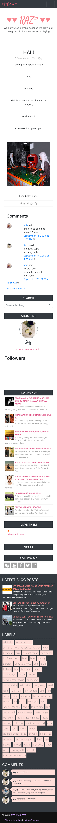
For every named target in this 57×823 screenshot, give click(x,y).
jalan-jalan (16, 690)
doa (36, 663)
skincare (33, 733)
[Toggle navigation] (50, 4)
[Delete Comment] (34, 239)
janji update (31, 690)
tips (47, 739)
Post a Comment (16, 288)
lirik (48, 706)
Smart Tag (45, 733)
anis (26, 225)
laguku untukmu (11, 706)
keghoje (7, 701)
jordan (15, 696)
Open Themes (32, 820)
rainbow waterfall (35, 723)
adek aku (8, 642)
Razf (26, 245)
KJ (15, 701)
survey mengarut (25, 739)
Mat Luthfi (8, 717)
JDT (42, 690)
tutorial (17, 744)
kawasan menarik (42, 696)
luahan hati (9, 712)
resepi (6, 728)
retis (14, 728)
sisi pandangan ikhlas (14, 733)
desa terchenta (23, 663)
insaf (50, 685)
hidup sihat (25, 685)
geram (22, 674)
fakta (43, 663)
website (31, 750)
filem (15, 669)
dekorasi (7, 663)
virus (5, 750)
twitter (27, 744)
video (49, 744)
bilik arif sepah (30, 653)
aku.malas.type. (23, 642)
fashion (7, 669)
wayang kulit (17, 750)
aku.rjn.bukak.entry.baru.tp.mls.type (21, 647)
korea (44, 701)
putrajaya (19, 723)
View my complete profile (28, 349)
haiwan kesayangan (13, 679)
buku (33, 658)
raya (49, 723)
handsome (32, 679)
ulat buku (38, 744)
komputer (33, 701)
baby (46, 647)
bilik (18, 653)
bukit (25, 658)
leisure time (37, 706)
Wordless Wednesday (14, 755)
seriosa (33, 728)
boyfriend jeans (11, 658)
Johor (6, 696)
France (37, 669)
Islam (5, 690)
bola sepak (46, 653)
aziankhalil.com (15, 534)
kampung (26, 696)
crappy (41, 658)
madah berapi (25, 712)
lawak (26, 706)
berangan (8, 653)
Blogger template (13, 820)
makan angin (42, 712)
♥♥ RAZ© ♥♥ (28, 20)
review (22, 728)
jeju (49, 690)
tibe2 (39, 739)
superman (8, 739)
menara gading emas (28, 717)
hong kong (39, 685)
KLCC (22, 701)
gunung (32, 674)
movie (45, 717)
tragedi (7, 744)
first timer (26, 669)
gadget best (9, 674)
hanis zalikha (10, 685)
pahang (7, 723)
